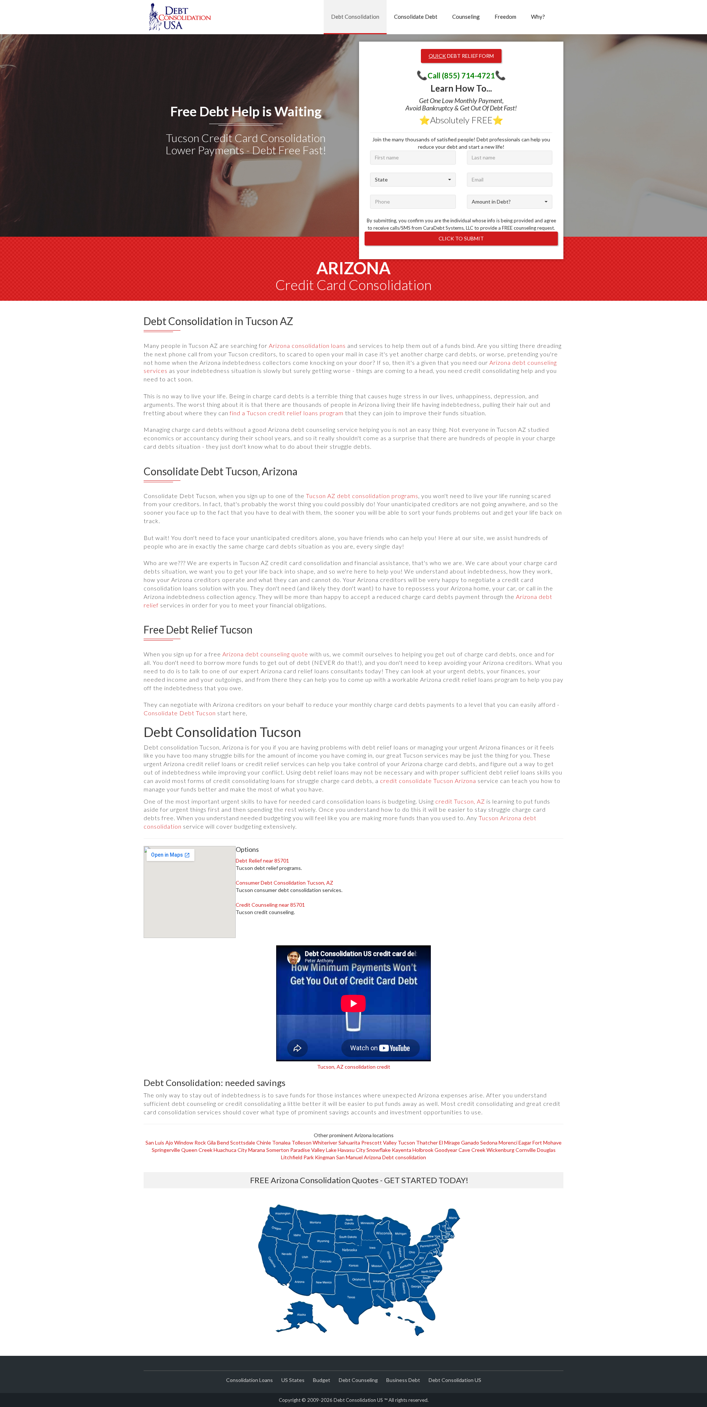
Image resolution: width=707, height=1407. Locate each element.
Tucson (406, 1142)
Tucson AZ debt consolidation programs (362, 495)
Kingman (325, 1157)
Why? (538, 16)
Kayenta (401, 1150)
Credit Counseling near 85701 (270, 905)
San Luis (154, 1142)
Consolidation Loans (249, 1380)
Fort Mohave (547, 1142)
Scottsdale (242, 1142)
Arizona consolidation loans (307, 345)
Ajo (169, 1142)
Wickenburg (500, 1150)
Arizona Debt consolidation (395, 1157)
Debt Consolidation (355, 16)
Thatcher (427, 1142)
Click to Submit (461, 238)
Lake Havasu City (345, 1150)
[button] (413, 180)
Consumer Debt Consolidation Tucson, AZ (284, 882)
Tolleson (302, 1142)
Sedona (488, 1142)
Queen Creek (196, 1150)
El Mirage (449, 1142)
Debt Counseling (358, 1380)
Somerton (277, 1150)
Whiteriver (325, 1142)
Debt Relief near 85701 (262, 860)
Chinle (263, 1142)
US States (293, 1380)
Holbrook (422, 1150)
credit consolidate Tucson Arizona (428, 780)
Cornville (526, 1150)
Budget (321, 1380)
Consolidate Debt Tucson (180, 712)
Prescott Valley (379, 1142)
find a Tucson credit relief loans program (287, 412)
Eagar (524, 1142)
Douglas (546, 1150)
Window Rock (190, 1142)
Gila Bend (218, 1142)
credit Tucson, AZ (460, 801)
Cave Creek (471, 1150)
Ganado (470, 1142)
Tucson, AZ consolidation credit (353, 1067)
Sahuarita (349, 1142)
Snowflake (378, 1150)
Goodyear (446, 1150)
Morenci (508, 1142)
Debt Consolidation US (455, 1380)
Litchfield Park (297, 1157)
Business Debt (403, 1380)
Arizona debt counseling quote (265, 653)
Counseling (466, 16)
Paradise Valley (307, 1150)
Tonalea (281, 1142)
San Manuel (349, 1157)
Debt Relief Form (461, 56)
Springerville (166, 1150)
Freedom (505, 16)
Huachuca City (230, 1150)
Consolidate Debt (415, 16)
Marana (256, 1150)
